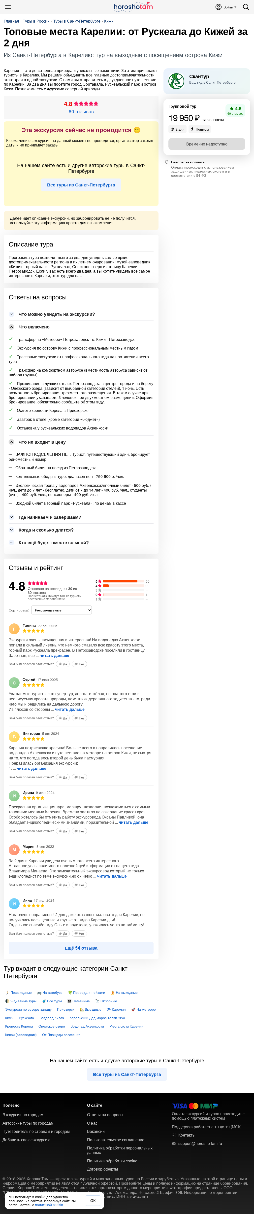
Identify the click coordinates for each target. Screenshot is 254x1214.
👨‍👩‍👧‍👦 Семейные (78, 1000)
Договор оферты (102, 1169)
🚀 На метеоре (143, 1009)
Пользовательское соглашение (115, 1140)
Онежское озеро (51, 1026)
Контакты (186, 1135)
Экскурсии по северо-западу (28, 1009)
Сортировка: (19, 610)
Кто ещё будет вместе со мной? (54, 542)
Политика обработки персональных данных (120, 1150)
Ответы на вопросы (105, 1114)
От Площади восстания (61, 1034)
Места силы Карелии (126, 1026)
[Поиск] (246, 7)
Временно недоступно (206, 144)
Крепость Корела (19, 1026)
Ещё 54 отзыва (81, 948)
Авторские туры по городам (28, 1123)
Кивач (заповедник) (21, 1034)
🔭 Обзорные (106, 1000)
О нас (92, 1123)
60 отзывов (81, 111)
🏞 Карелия (116, 1009)
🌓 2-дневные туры (20, 1000)
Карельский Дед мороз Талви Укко (97, 1017)
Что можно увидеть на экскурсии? (57, 314)
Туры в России (36, 21)
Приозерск (65, 1009)
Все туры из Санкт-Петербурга (81, 184)
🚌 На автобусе (50, 992)
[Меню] (8, 7)
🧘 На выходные (124, 992)
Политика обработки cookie (112, 1161)
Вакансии (96, 1131)
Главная (11, 21)
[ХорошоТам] (133, 7)
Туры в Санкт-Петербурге (76, 21)
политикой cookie (49, 1204)
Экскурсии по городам (22, 1114)
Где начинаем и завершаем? (50, 517)
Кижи (109, 21)
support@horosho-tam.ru (200, 1143)
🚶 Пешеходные (18, 992)
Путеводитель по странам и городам (36, 1131)
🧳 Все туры (52, 1000)
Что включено (34, 326)
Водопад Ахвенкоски (87, 1026)
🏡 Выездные (90, 1009)
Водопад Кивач (51, 1017)
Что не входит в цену (42, 442)
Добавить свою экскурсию (26, 1140)
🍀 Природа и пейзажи (86, 992)
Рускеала (26, 1017)
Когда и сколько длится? (46, 530)
